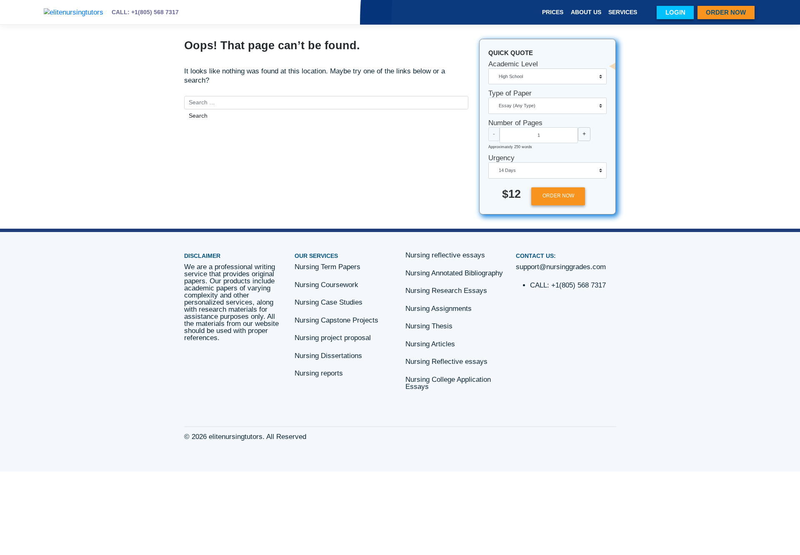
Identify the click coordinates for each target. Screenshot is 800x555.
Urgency (501, 158)
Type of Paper (510, 93)
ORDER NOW (726, 12)
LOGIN (675, 12)
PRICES (552, 12)
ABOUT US (586, 12)
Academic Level (513, 64)
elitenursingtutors (235, 437)
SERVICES (622, 12)
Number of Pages (515, 123)
